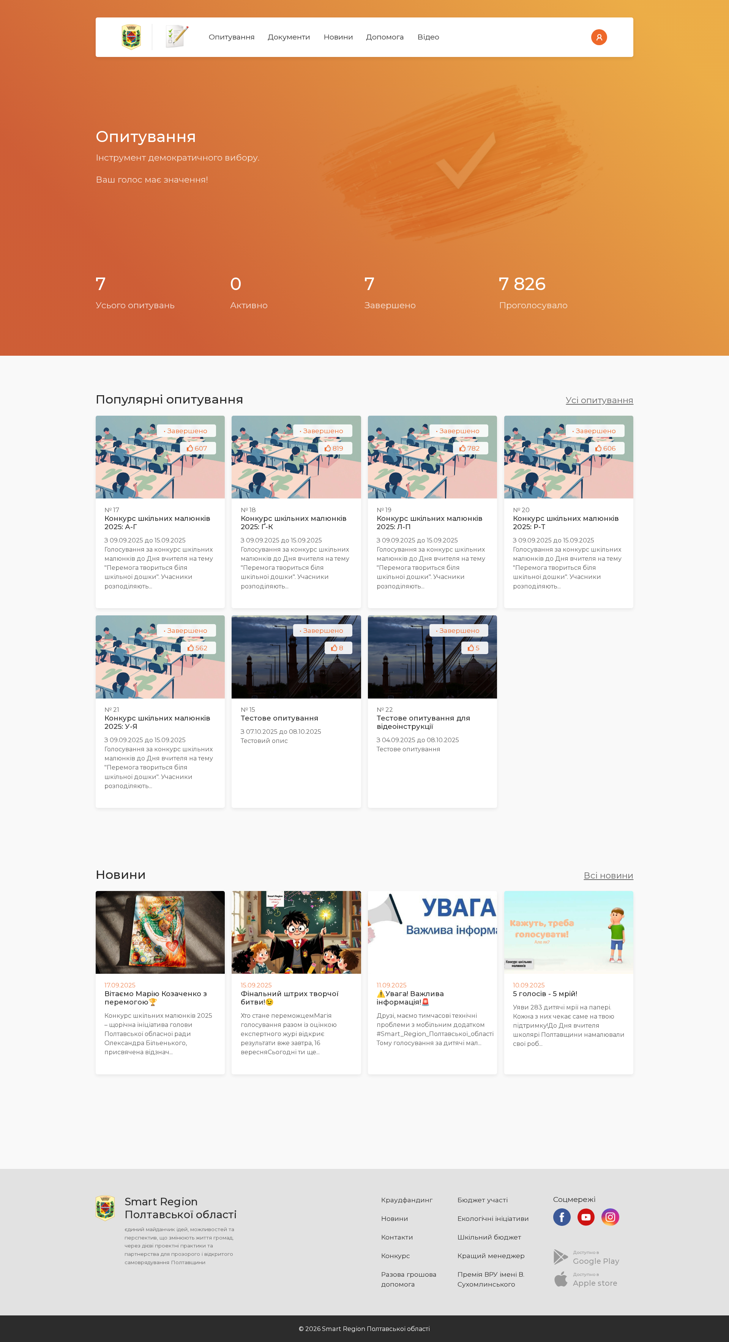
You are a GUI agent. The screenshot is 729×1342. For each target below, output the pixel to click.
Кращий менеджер (491, 1256)
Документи (289, 36)
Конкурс (395, 1256)
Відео (428, 36)
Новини (338, 36)
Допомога (385, 36)
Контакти (397, 1237)
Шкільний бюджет (489, 1237)
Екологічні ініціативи (493, 1218)
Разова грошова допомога (409, 1279)
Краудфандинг (406, 1200)
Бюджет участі (483, 1200)
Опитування (232, 36)
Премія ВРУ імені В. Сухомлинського (491, 1279)
